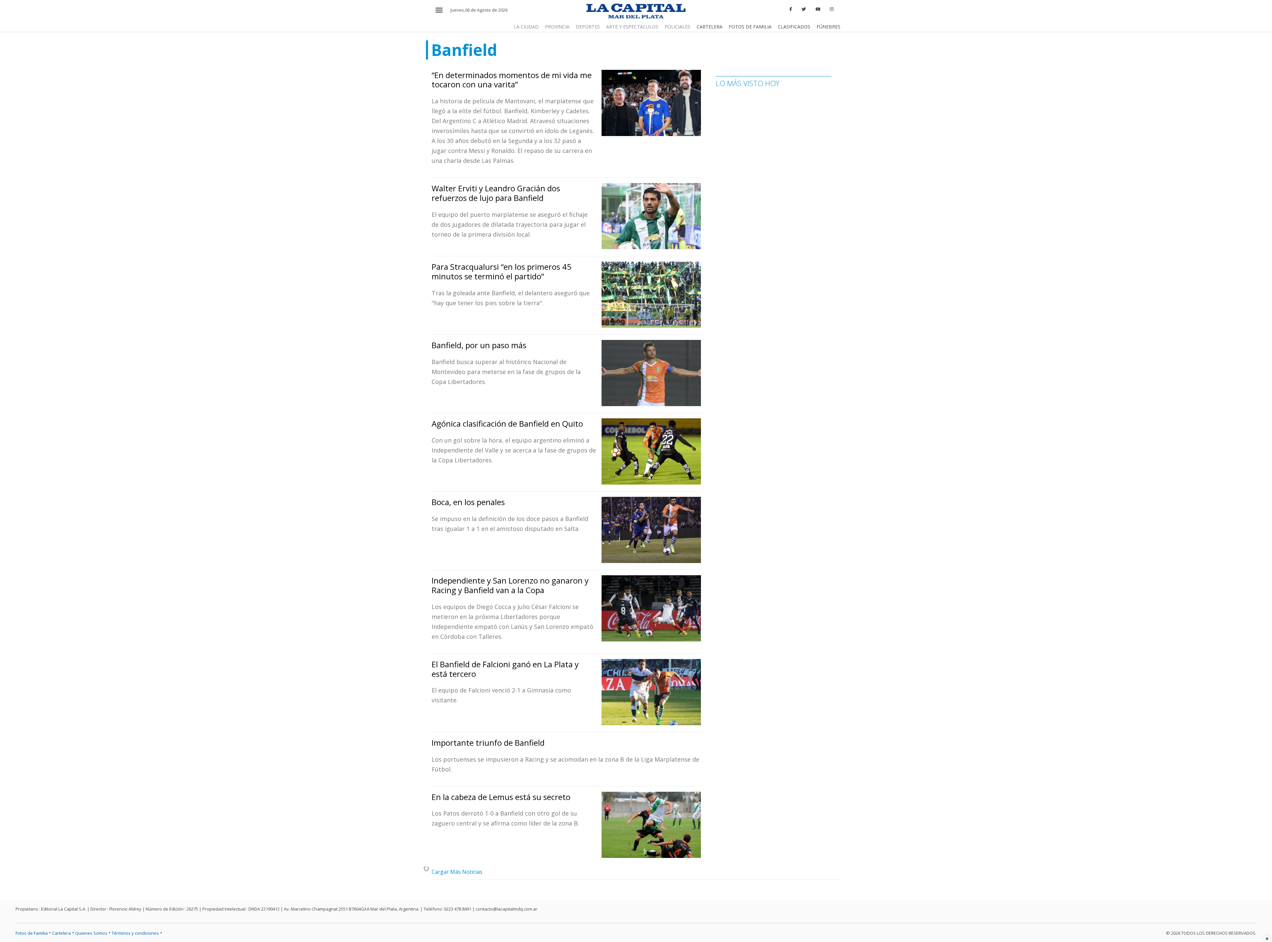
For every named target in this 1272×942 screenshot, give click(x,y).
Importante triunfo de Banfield (488, 742)
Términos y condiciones (135, 933)
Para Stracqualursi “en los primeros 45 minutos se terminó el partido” (501, 271)
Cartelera (709, 27)
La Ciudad (526, 27)
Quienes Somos (91, 933)
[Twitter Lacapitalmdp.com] (804, 9)
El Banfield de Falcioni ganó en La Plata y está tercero (505, 669)
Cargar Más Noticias (457, 871)
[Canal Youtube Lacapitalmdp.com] (818, 9)
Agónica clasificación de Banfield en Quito (507, 423)
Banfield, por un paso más (479, 345)
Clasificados (794, 27)
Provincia (557, 27)
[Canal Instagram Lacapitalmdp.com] (831, 9)
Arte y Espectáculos (632, 27)
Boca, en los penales (468, 501)
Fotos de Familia (750, 27)
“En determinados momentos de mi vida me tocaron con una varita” (512, 80)
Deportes (588, 27)
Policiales (677, 27)
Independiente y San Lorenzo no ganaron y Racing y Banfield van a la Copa (510, 585)
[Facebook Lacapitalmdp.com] (791, 9)
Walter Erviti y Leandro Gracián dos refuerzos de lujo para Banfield (496, 193)
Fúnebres (828, 27)
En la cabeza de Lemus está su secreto (501, 796)
